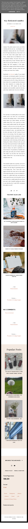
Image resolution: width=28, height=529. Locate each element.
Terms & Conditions (19, 470)
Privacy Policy (9, 470)
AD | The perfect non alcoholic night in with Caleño (14, 222)
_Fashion (6, 496)
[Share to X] (11, 190)
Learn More (12, 11)
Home (5, 493)
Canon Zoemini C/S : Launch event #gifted (14, 276)
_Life (18, 496)
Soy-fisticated (11, 74)
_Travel (12, 496)
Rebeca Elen (12, 517)
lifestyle (12, 26)
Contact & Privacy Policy (10, 499)
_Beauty (19, 493)
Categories (12, 493)
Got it (18, 11)
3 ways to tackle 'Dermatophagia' (14, 249)
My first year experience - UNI (14, 418)
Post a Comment (9, 313)
